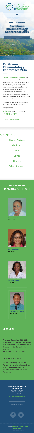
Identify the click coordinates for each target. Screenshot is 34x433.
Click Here (6, 111)
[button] (17, 15)
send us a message (17, 404)
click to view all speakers (12, 119)
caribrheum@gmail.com (17, 397)
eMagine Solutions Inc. (18, 430)
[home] (17, 6)
